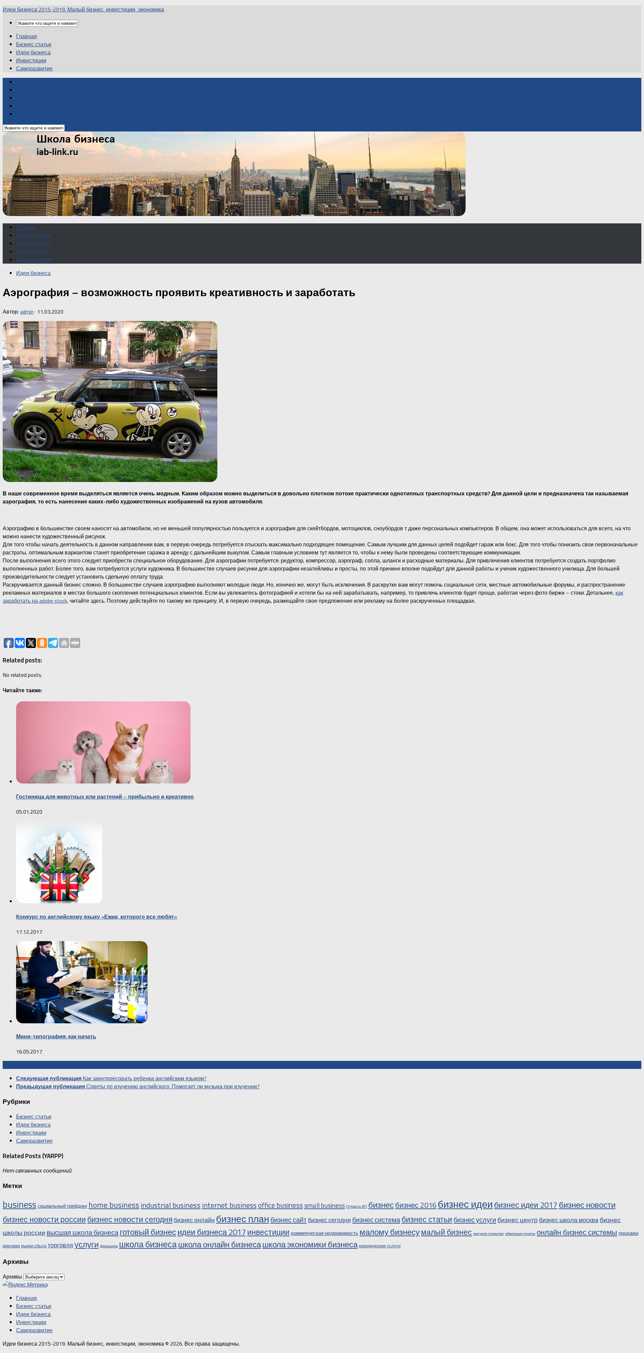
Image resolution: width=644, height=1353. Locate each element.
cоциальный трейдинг (62, 1206)
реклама (11, 1245)
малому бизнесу (390, 1232)
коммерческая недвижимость (324, 1233)
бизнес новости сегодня (129, 1219)
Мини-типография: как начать (56, 1036)
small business (324, 1205)
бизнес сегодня (329, 1220)
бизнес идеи (465, 1204)
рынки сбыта (33, 1245)
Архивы (12, 1277)
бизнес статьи (426, 1219)
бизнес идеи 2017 (525, 1205)
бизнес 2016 (415, 1204)
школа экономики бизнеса (310, 1244)
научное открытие (488, 1233)
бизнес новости (587, 1205)
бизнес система (376, 1219)
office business (280, 1205)
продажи (628, 1233)
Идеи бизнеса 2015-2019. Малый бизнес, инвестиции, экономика (83, 9)
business (19, 1204)
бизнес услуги (474, 1219)
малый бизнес (446, 1232)
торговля (60, 1245)
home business (114, 1205)
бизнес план (242, 1218)
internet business (229, 1204)
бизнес (381, 1205)
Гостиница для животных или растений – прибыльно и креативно (105, 797)
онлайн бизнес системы (577, 1232)
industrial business (171, 1205)
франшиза (109, 1246)
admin (27, 312)
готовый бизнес (148, 1232)
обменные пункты (520, 1233)
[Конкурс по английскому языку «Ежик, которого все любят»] (59, 901)
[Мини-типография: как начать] (82, 1021)
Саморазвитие (34, 68)
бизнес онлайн (194, 1220)
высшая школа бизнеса (82, 1232)
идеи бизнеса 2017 (211, 1232)
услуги (86, 1244)
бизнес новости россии (44, 1219)
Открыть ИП (356, 1206)
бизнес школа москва (568, 1220)
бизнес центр (517, 1220)
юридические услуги (379, 1245)
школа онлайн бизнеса (219, 1244)
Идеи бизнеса (33, 52)
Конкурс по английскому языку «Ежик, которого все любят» (96, 917)
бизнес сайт (288, 1219)
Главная (26, 36)
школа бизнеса (148, 1244)
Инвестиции (31, 60)
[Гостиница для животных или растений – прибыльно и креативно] (103, 781)
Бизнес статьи (33, 44)
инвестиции (268, 1232)
